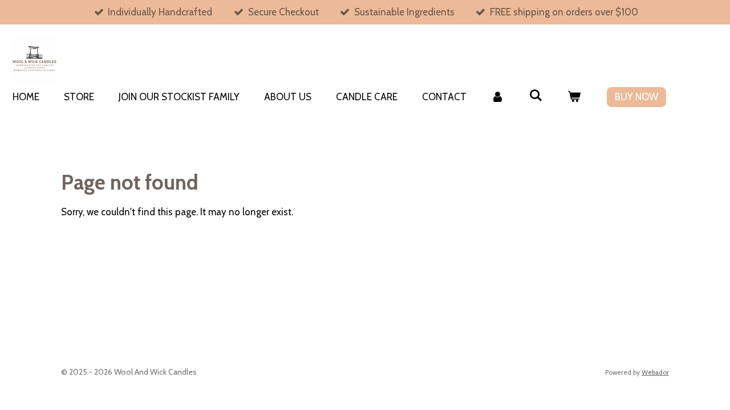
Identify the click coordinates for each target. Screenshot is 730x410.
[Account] (498, 97)
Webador (655, 372)
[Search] (536, 95)
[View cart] (574, 97)
